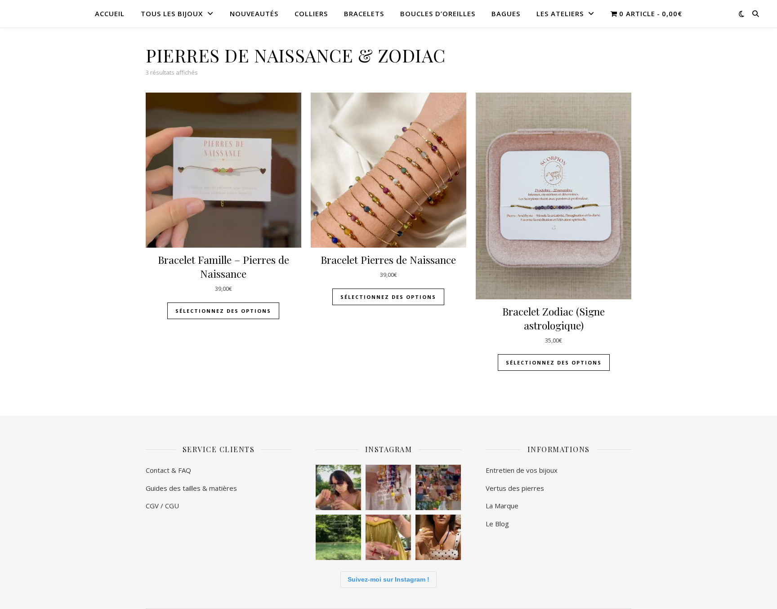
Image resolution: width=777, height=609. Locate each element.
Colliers (311, 13)
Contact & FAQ (168, 470)
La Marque (502, 505)
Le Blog (497, 523)
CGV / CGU (162, 505)
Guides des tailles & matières (192, 488)
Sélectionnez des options (388, 296)
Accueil (110, 13)
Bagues (505, 13)
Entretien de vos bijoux (522, 470)
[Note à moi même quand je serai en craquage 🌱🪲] (338, 537)
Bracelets (364, 13)
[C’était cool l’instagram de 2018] (338, 487)
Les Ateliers (560, 13)
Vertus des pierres (515, 488)
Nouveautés (254, 13)
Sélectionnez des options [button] (223, 310)
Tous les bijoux (172, 13)
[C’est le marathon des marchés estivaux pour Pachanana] (438, 487)
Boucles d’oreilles (437, 13)
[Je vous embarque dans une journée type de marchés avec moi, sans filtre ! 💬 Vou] (388, 537)
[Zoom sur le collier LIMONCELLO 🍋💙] (438, 537)
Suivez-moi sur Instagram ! (388, 579)
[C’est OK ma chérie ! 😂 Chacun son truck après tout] (388, 487)
